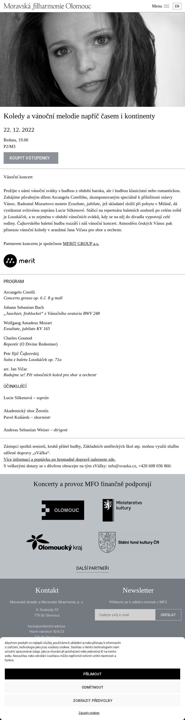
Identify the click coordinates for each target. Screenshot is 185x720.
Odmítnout (92, 687)
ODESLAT (168, 615)
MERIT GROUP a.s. (81, 243)
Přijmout (92, 674)
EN (177, 6)
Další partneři (92, 568)
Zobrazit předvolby (92, 700)
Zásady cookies (89, 713)
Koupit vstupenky (30, 157)
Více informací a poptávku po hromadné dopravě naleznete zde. (60, 459)
